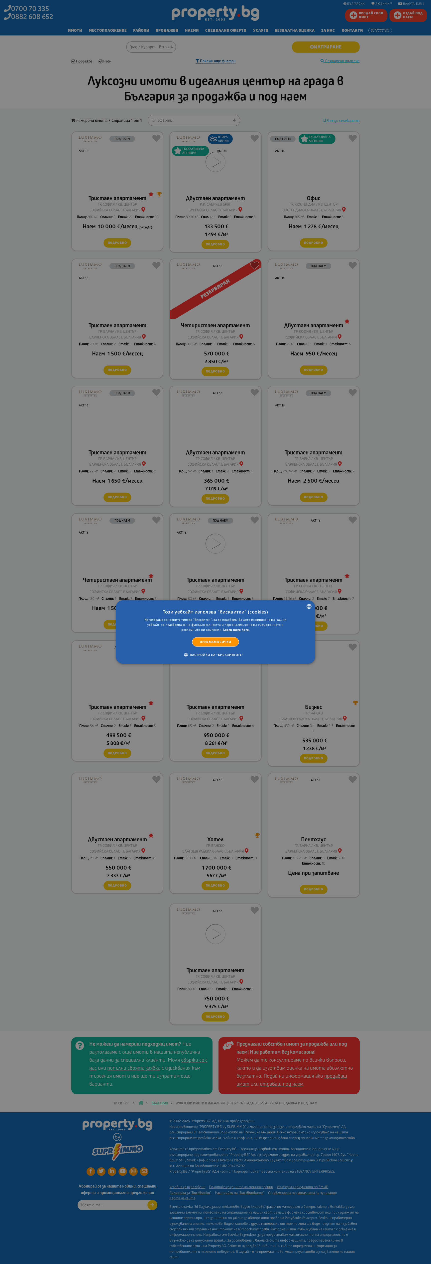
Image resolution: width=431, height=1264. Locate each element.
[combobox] (309, 606)
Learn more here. (236, 630)
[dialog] (215, 632)
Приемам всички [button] (215, 641)
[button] (215, 654)
